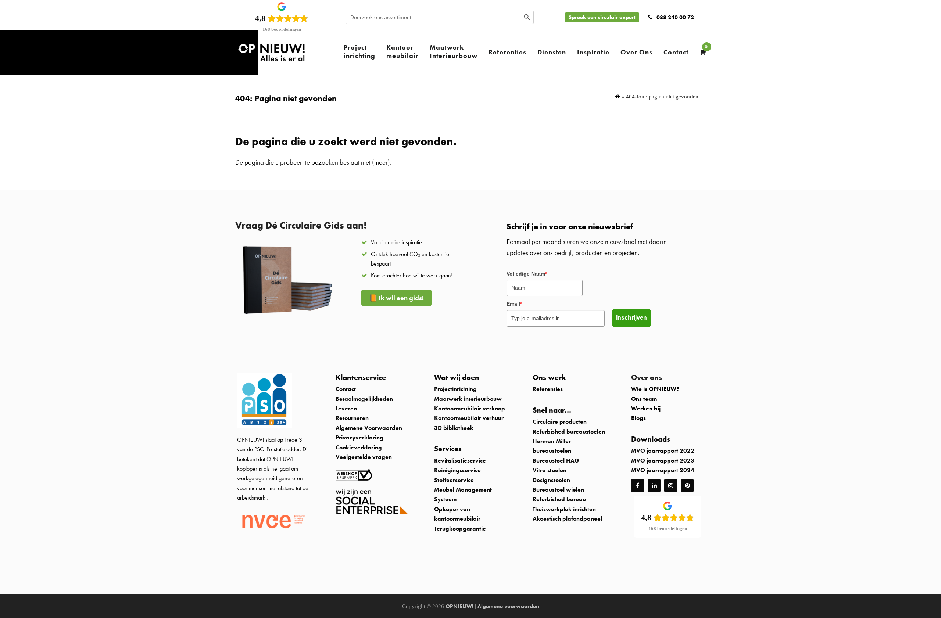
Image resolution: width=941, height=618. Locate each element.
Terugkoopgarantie (460, 528)
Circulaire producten (560, 421)
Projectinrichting (455, 389)
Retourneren (352, 418)
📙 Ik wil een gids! (396, 298)
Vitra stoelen (549, 470)
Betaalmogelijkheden (364, 399)
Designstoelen (551, 480)
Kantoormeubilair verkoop (469, 408)
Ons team (644, 399)
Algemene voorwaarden (508, 606)
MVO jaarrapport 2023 (662, 460)
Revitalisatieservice (460, 460)
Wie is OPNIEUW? (655, 389)
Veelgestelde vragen (364, 457)
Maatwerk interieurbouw (468, 399)
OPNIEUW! (459, 606)
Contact (346, 389)
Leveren (346, 408)
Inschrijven (631, 318)
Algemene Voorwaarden (369, 428)
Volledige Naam (527, 274)
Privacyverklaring (359, 437)
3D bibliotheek (453, 428)
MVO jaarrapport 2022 (662, 450)
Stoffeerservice (454, 480)
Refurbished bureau (559, 499)
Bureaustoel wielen (558, 489)
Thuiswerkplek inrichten (564, 509)
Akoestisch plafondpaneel (567, 518)
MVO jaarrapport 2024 (662, 470)
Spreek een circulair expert (602, 17)
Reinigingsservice (458, 470)
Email (514, 304)
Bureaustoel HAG (556, 460)
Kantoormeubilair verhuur (469, 418)
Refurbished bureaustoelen (569, 431)
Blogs (638, 418)
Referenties (548, 389)
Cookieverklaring (359, 447)
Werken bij (646, 408)
